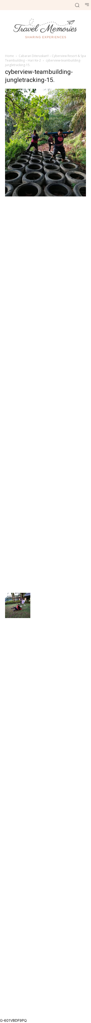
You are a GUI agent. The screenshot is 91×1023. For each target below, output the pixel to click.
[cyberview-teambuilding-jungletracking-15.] (45, 195)
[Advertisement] (45, 394)
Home (9, 56)
